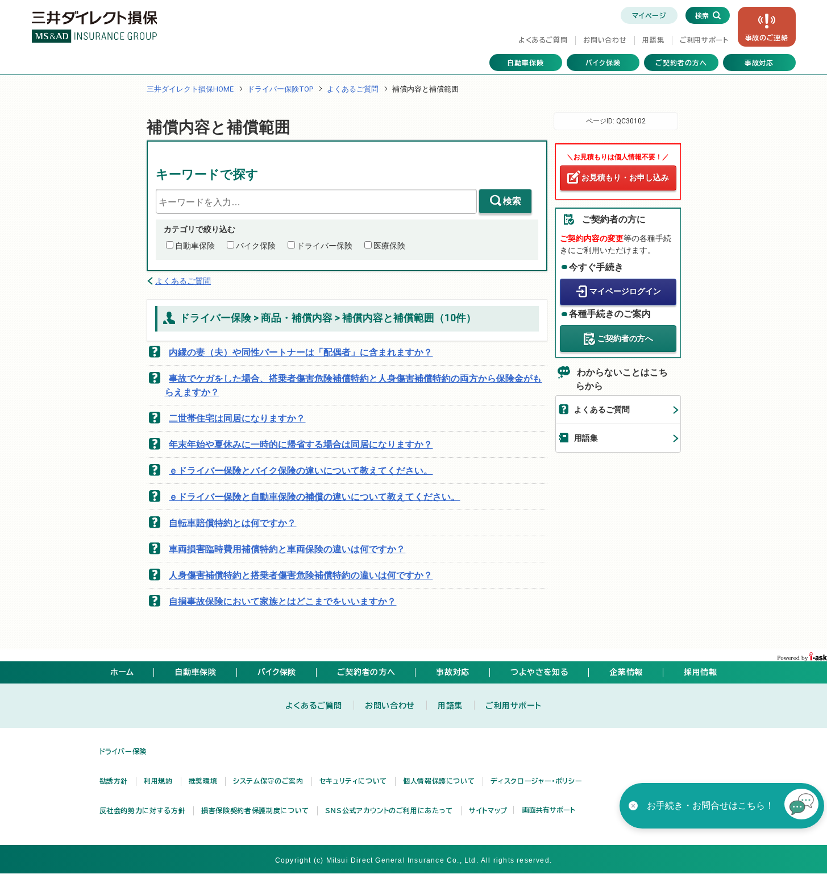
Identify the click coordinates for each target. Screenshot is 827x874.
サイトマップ (488, 810)
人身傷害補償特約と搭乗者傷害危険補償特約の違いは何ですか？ (301, 575)
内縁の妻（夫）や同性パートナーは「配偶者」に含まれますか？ (301, 352)
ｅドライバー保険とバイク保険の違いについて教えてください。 (301, 470)
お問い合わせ (604, 39)
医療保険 (389, 245)
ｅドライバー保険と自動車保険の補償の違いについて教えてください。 (314, 496)
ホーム (122, 672)
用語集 (653, 39)
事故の (766, 37)
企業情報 (626, 672)
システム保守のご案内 (268, 780)
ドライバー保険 (324, 245)
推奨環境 (203, 780)
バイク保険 (603, 62)
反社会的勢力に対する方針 (142, 810)
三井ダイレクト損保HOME (190, 89)
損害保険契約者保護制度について (255, 810)
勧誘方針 (113, 780)
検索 (512, 201)
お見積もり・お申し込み (625, 177)
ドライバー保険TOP (280, 89)
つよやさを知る (539, 672)
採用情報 (700, 672)
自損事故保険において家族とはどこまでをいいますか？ (282, 601)
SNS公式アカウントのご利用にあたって (389, 810)
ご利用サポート (704, 39)
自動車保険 (525, 62)
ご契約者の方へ (681, 62)
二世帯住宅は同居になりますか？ (237, 418)
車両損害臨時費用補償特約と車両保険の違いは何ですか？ (287, 549)
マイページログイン (625, 291)
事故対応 (759, 62)
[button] (801, 806)
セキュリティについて (353, 780)
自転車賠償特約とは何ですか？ (232, 522)
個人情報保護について (439, 780)
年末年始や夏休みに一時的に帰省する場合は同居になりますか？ (301, 444)
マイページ (649, 15)
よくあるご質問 (542, 39)
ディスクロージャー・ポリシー (536, 780)
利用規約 (158, 780)
